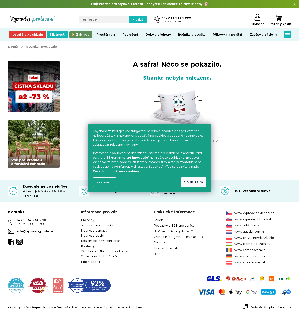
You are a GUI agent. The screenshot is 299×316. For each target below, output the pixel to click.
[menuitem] (27, 34)
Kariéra (159, 220)
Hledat (137, 19)
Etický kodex (90, 262)
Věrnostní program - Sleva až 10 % (179, 237)
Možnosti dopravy (94, 230)
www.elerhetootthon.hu (252, 244)
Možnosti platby (93, 236)
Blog (157, 254)
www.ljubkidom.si (247, 225)
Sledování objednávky (97, 225)
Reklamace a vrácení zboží (100, 241)
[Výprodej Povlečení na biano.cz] (58, 285)
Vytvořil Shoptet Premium (271, 307)
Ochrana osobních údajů (99, 256)
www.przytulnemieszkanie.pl (255, 238)
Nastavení (104, 182)
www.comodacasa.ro (250, 250)
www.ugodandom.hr (249, 231)
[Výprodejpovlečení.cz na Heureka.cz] (16, 285)
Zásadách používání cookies (116, 171)
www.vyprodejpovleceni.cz (254, 213)
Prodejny (88, 220)
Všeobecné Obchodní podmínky (105, 251)
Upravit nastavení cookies (123, 307)
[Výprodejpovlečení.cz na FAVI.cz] (38, 285)
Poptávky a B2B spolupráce (174, 225)
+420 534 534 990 (31, 220)
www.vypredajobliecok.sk (253, 219)
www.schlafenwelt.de (250, 256)
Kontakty (88, 246)
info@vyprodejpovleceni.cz (38, 231)
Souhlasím (193, 182)
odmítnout (122, 166)
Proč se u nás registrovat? (173, 231)
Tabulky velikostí (166, 248)
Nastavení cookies (146, 162)
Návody (159, 242)
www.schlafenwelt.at (249, 262)
